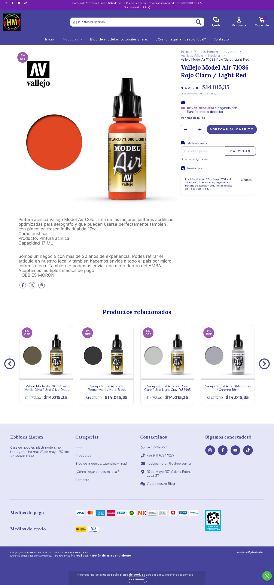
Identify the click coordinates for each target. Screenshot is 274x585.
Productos (70, 39)
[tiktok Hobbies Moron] (25, 3)
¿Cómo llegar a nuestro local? (181, 39)
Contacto (221, 39)
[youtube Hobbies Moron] (19, 3)
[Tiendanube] (250, 552)
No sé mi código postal (194, 159)
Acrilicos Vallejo (192, 56)
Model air (215, 56)
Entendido (137, 579)
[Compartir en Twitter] (32, 287)
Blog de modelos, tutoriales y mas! (119, 39)
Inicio (49, 39)
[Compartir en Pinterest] (41, 287)
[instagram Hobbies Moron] (6, 3)
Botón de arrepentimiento (111, 555)
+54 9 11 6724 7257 (160, 455)
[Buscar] (199, 22)
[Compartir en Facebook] (23, 287)
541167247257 (157, 447)
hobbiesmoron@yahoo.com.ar (169, 464)
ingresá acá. (79, 555)
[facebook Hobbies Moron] (13, 3)
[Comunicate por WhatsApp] (267, 576)
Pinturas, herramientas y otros (216, 52)
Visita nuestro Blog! (161, 484)
